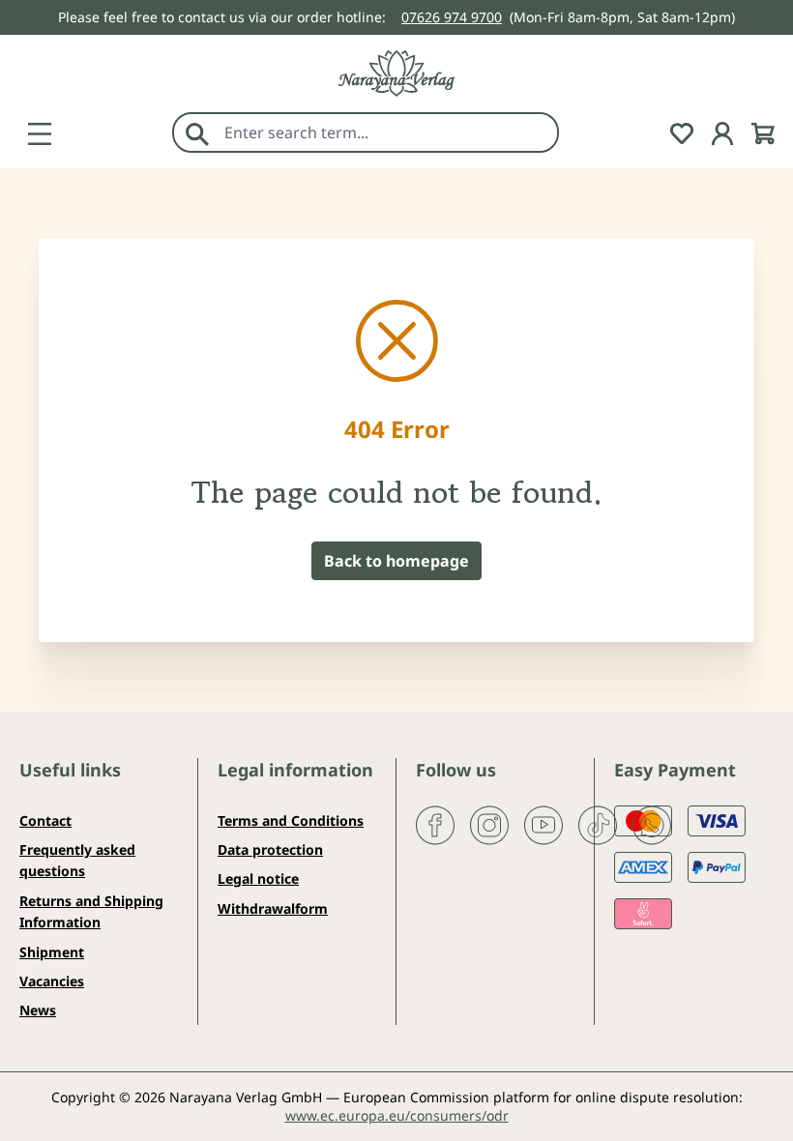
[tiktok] (597, 823)
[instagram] (489, 823)
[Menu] (39, 131)
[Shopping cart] (763, 131)
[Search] (197, 132)
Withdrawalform (273, 908)
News (37, 1010)
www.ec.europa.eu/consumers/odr (397, 1115)
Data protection (270, 849)
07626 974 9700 (451, 17)
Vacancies (51, 981)
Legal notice (258, 878)
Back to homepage (396, 560)
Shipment (51, 952)
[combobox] (386, 132)
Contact (45, 820)
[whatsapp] (651, 823)
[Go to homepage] (396, 73)
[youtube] (543, 823)
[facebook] (435, 823)
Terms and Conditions (291, 820)
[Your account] (722, 131)
